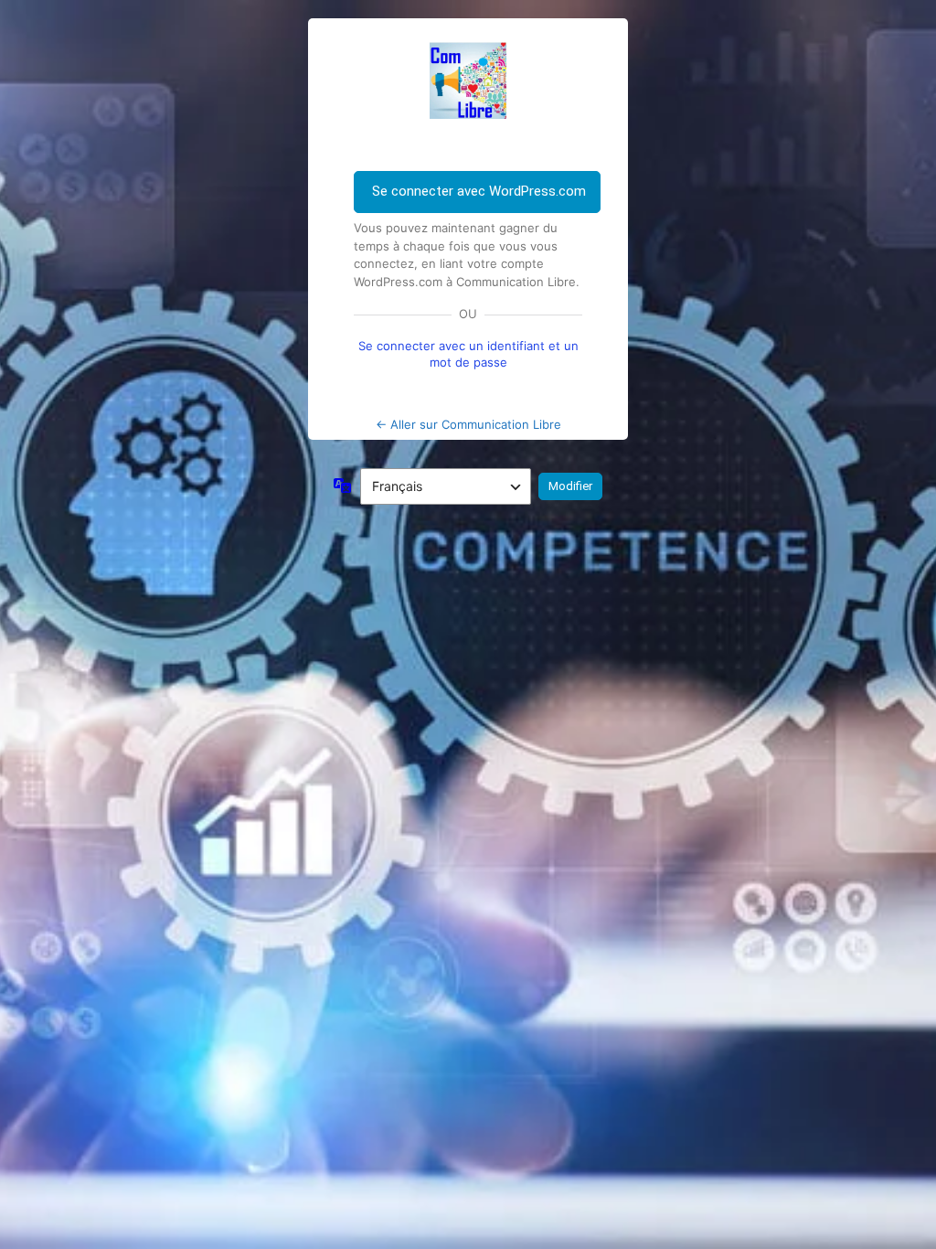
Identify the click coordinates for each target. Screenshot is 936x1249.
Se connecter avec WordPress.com (479, 191)
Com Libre (468, 80)
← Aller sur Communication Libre (468, 424)
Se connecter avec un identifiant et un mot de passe (468, 353)
